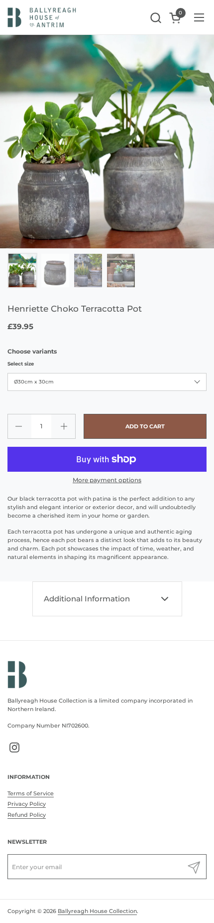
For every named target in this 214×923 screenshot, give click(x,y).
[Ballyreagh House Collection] (41, 17)
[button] (155, 17)
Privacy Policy (26, 803)
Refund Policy (26, 814)
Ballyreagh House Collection (97, 911)
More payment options (107, 480)
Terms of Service (30, 793)
